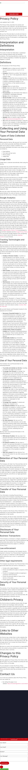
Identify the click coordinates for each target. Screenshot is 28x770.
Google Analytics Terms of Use (10, 230)
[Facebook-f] (15, 732)
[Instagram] (12, 732)
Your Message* (4, 756)
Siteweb (15, 739)
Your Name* (3, 742)
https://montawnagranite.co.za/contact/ (17, 683)
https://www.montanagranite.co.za (14, 119)
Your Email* (3, 747)
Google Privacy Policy (21, 232)
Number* (2, 751)
